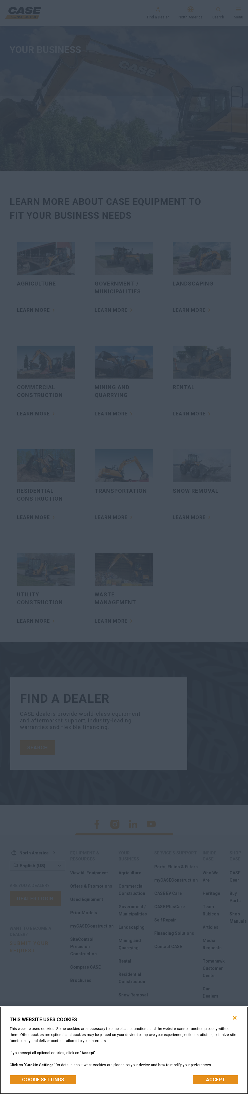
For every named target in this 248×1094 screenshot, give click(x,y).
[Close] (234, 1017)
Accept (215, 1080)
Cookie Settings (43, 1080)
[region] (124, 1050)
